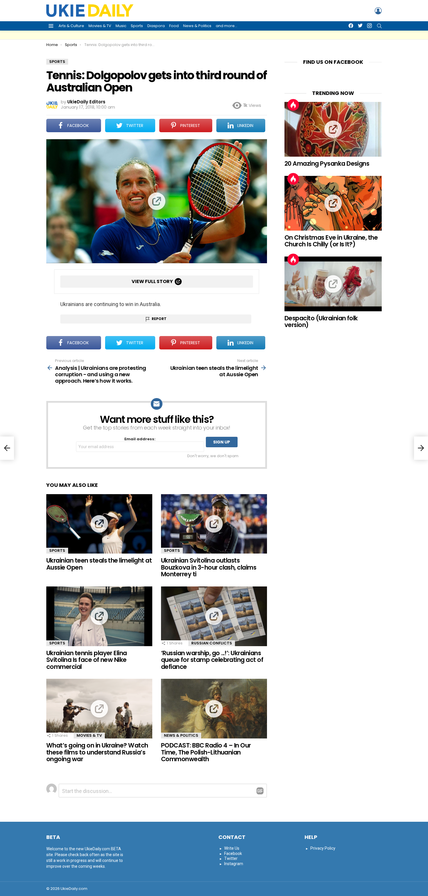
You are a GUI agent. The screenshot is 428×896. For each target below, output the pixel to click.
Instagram (233, 863)
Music (121, 26)
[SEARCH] (379, 26)
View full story (152, 281)
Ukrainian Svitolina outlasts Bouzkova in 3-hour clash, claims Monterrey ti (208, 567)
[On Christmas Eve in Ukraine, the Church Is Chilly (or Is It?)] (333, 203)
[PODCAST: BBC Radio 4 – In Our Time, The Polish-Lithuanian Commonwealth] (214, 708)
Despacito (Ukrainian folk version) (321, 321)
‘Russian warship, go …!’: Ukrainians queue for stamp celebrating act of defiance (212, 660)
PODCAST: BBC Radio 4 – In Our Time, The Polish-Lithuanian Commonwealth (206, 752)
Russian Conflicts (211, 643)
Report (159, 318)
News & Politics (197, 26)
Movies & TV (100, 26)
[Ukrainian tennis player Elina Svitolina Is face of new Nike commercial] (99, 616)
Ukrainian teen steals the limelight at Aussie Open (99, 564)
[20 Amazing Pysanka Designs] (333, 129)
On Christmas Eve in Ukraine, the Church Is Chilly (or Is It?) (331, 241)
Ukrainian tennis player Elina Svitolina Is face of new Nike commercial (86, 660)
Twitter (231, 858)
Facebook (233, 853)
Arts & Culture (71, 26)
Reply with (260, 790)
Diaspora (156, 26)
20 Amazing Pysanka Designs (326, 163)
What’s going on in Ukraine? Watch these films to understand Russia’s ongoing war (97, 752)
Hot (293, 105)
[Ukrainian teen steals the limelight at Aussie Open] (99, 524)
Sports (137, 26)
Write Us (231, 848)
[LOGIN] (378, 11)
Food (174, 26)
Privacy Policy (322, 848)
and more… (226, 26)
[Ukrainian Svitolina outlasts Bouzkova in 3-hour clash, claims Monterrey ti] (214, 524)
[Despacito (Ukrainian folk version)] (333, 284)
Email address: (139, 439)
